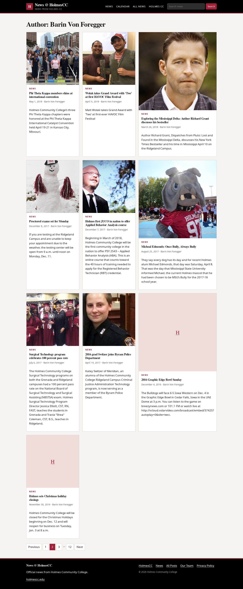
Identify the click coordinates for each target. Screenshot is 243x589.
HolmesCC (145, 565)
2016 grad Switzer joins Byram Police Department (108, 356)
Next (80, 547)
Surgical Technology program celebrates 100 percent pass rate (48, 356)
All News (139, 6)
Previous (34, 547)
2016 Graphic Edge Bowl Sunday (161, 379)
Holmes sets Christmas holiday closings (47, 498)
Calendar (123, 6)
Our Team (186, 565)
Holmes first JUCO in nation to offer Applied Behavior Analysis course (107, 223)
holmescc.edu (35, 579)
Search (211, 6)
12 (70, 547)
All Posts (171, 565)
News (109, 6)
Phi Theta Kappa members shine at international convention (50, 95)
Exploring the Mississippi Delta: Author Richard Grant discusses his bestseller (175, 120)
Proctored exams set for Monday (49, 221)
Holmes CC (156, 6)
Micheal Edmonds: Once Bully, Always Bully (168, 246)
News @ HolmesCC (51, 5)
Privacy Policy (205, 565)
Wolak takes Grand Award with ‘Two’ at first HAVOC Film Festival (108, 95)
